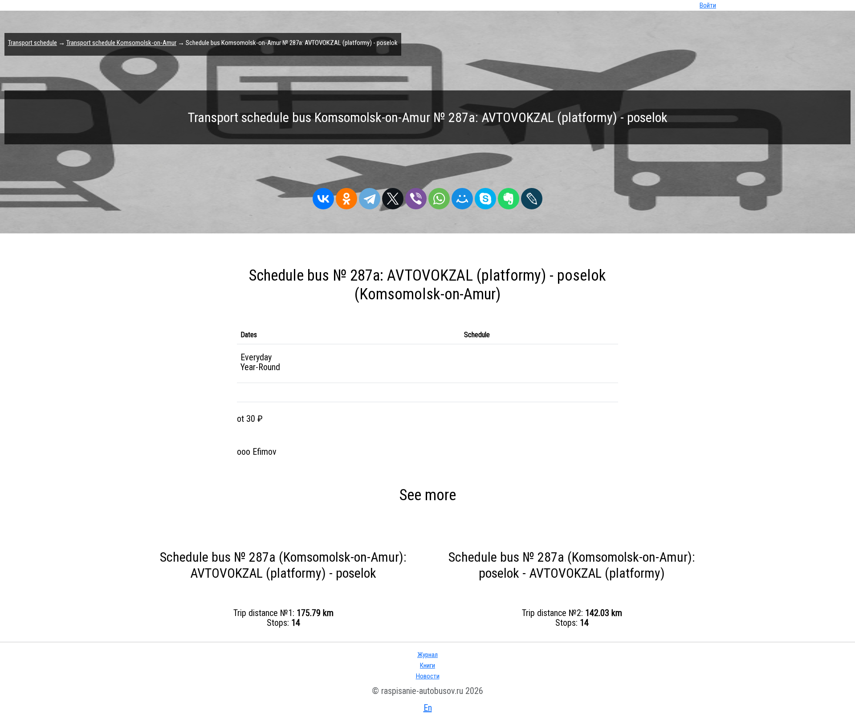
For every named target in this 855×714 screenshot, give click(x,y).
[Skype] (485, 196)
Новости (428, 676)
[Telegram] (369, 196)
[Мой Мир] (462, 196)
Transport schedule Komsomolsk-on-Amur (121, 43)
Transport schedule (32, 43)
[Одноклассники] (346, 196)
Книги (427, 665)
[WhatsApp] (439, 196)
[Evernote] (508, 196)
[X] (392, 196)
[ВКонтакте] (323, 196)
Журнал (427, 655)
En (427, 707)
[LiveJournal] (531, 196)
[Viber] (416, 196)
